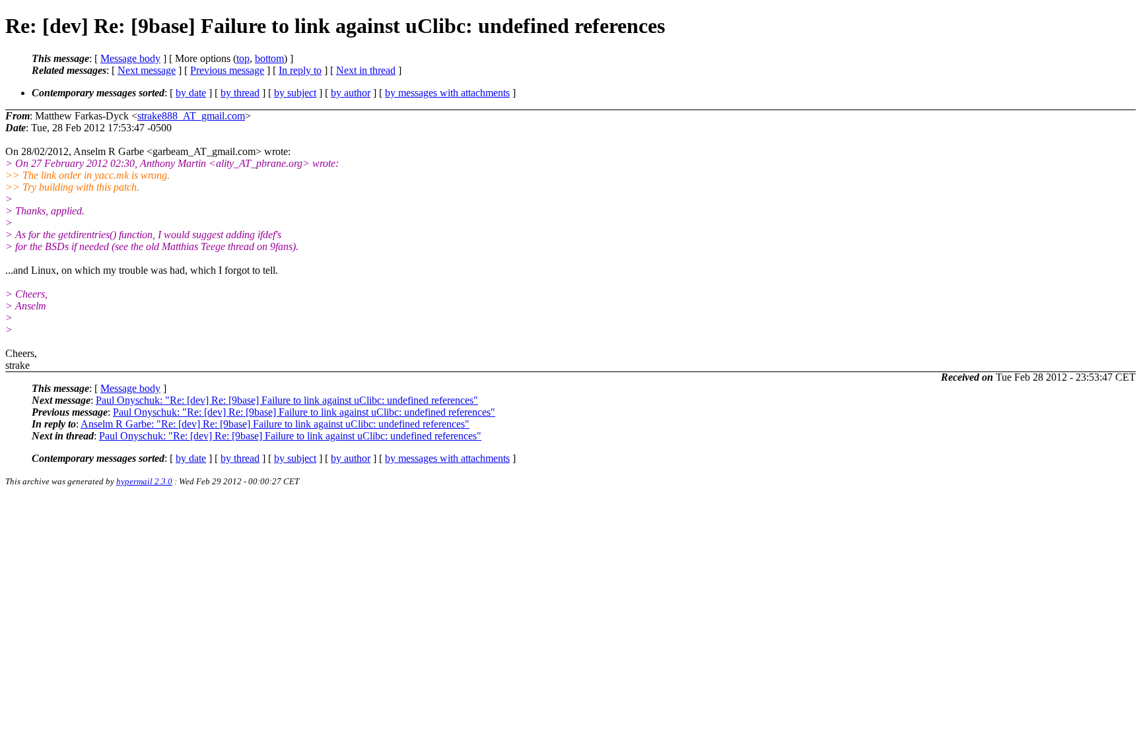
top (243, 58)
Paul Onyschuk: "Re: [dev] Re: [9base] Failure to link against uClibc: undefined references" (287, 400)
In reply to (300, 70)
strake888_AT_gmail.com (191, 115)
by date (191, 92)
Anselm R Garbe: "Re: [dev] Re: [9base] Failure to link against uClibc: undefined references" (275, 424)
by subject (295, 92)
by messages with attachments (447, 92)
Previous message (227, 70)
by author (350, 92)
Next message (147, 70)
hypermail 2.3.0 (144, 481)
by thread (240, 92)
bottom (269, 58)
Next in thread (366, 70)
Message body (130, 58)
